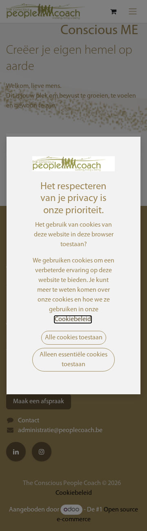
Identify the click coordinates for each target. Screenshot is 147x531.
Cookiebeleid (73, 319)
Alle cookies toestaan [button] (73, 337)
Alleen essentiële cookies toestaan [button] (73, 360)
